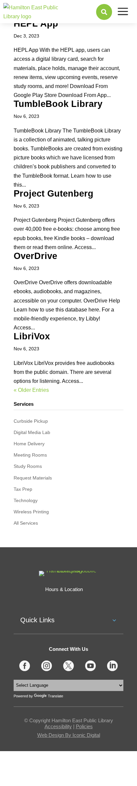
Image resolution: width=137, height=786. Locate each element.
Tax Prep (23, 489)
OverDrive (35, 256)
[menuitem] (104, 12)
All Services (26, 523)
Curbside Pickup (31, 421)
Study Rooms (28, 466)
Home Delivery (29, 443)
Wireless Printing (31, 511)
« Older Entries (31, 390)
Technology (26, 500)
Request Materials (33, 477)
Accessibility (58, 726)
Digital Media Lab (32, 432)
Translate (55, 696)
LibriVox (32, 336)
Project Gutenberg (53, 194)
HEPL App (36, 24)
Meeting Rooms (30, 455)
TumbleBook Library (58, 104)
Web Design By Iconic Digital (68, 735)
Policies (84, 726)
